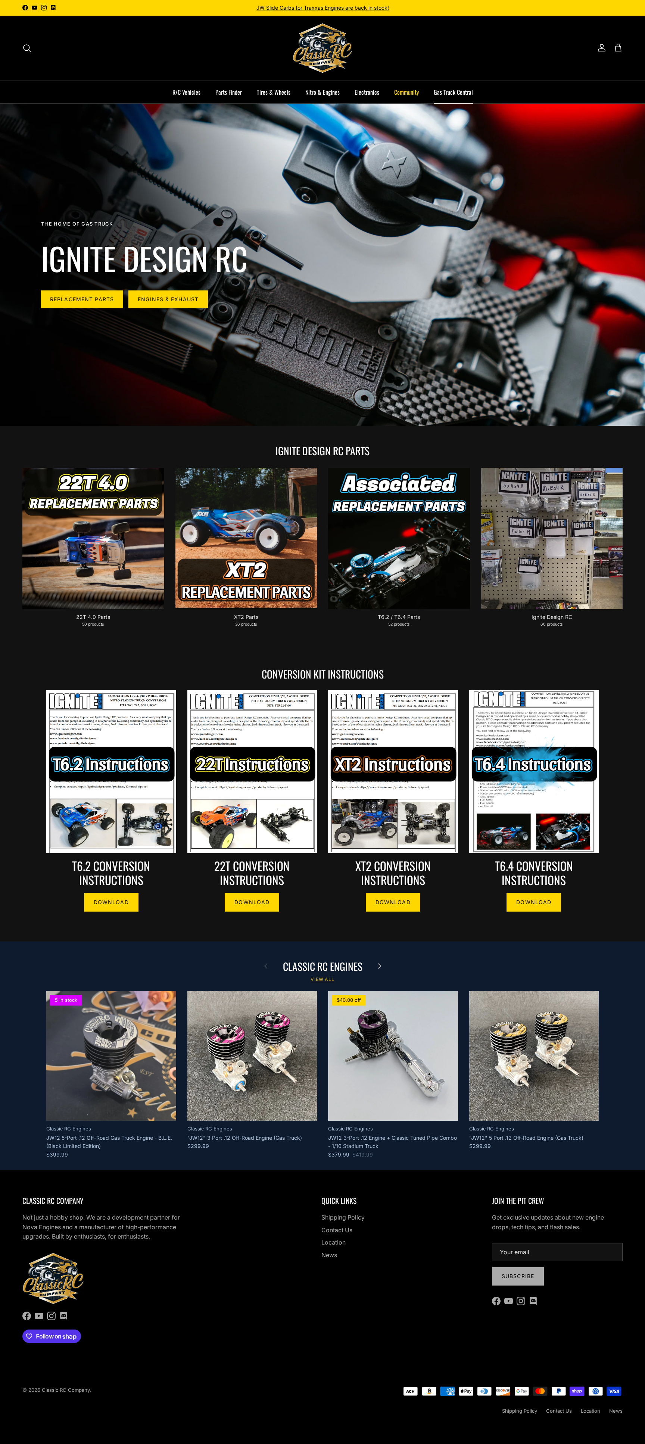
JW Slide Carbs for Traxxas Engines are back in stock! (322, 7)
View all (323, 979)
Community (406, 92)
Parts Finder (228, 92)
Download (111, 902)
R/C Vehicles (186, 92)
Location (333, 1242)
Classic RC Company (66, 1390)
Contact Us (336, 1230)
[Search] (26, 48)
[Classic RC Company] (322, 48)
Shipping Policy (343, 1217)
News (329, 1255)
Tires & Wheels (273, 92)
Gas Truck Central (453, 92)
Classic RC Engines (322, 966)
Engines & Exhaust (168, 299)
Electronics (367, 92)
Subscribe (518, 1276)
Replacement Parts (82, 299)
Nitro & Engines (322, 92)
